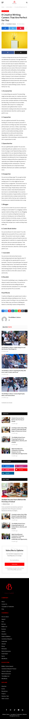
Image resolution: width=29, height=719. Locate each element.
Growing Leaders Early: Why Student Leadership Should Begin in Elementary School (19, 429)
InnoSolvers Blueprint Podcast (9, 668)
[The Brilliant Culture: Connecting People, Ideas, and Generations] (14, 384)
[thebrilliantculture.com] (14, 2)
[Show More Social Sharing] (26, 28)
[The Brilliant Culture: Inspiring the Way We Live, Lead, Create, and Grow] (14, 361)
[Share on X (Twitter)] (12, 28)
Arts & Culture (5, 11)
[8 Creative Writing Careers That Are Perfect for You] (14, 40)
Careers (3, 631)
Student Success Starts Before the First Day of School (18, 419)
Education (4, 496)
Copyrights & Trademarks (8, 606)
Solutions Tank (5, 696)
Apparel (3, 619)
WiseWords (4, 658)
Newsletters (5, 691)
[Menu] (3, 2)
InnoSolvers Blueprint (7, 639)
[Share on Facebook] (5, 28)
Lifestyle (4, 643)
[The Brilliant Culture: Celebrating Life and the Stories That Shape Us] (14, 338)
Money (3, 646)
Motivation (4, 648)
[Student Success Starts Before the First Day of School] (6, 420)
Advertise (4, 686)
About (3, 601)
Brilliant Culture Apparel (7, 666)
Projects (4, 693)
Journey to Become (6, 671)
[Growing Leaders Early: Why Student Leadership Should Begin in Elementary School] (6, 430)
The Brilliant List (5, 676)
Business (4, 629)
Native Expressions (6, 651)
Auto (3, 621)
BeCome (4, 624)
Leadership (4, 641)
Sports (3, 656)
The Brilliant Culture (11, 24)
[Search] (26, 2)
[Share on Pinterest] (20, 28)
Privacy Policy (14, 569)
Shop (3, 609)
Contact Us (4, 604)
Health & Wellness (6, 636)
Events (3, 688)
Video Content (5, 698)
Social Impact (5, 653)
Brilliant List (4, 626)
